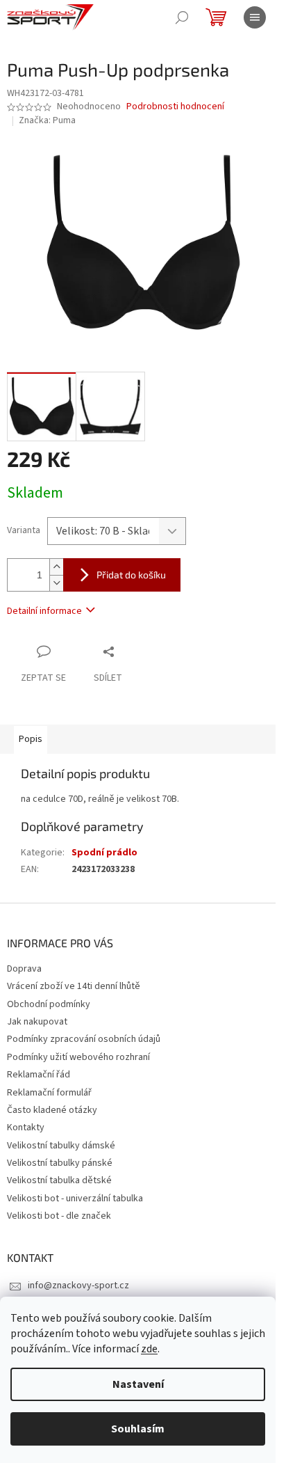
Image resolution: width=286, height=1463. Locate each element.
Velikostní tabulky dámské (61, 1146)
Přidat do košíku (131, 574)
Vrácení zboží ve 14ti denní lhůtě (73, 986)
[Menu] (255, 17)
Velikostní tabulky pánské (59, 1163)
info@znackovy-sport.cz (78, 1285)
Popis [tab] (30, 739)
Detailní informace (44, 611)
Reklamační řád (38, 1075)
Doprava (24, 969)
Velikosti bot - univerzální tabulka (75, 1198)
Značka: (47, 120)
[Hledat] (182, 17)
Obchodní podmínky (48, 1004)
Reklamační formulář (49, 1093)
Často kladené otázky (52, 1110)
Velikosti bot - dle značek (59, 1216)
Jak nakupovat (37, 1022)
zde (149, 1349)
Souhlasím (138, 1429)
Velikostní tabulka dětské (59, 1180)
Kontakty (25, 1127)
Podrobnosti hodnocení (175, 106)
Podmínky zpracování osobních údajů (83, 1039)
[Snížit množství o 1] (56, 583)
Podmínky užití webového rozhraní (78, 1057)
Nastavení (138, 1384)
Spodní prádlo (104, 853)
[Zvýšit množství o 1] (56, 567)
